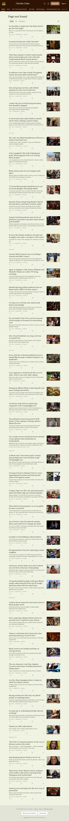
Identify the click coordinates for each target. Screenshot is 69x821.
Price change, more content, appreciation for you (23, 728)
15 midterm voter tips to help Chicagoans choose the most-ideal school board (25, 74)
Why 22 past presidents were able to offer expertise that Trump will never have (25, 793)
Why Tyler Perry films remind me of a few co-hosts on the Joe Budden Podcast (26, 325)
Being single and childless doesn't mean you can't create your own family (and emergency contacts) (27, 176)
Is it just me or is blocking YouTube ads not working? (26, 712)
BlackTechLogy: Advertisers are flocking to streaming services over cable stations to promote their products (27, 716)
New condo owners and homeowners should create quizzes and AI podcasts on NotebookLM (26, 439)
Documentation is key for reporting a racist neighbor (26, 551)
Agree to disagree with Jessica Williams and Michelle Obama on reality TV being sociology (26, 272)
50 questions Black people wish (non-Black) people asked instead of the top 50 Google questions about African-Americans (26, 583)
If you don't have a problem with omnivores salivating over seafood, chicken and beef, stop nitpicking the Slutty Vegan (26, 393)
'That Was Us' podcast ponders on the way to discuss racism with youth (26, 743)
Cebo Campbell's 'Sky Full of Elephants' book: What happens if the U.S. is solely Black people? (24, 155)
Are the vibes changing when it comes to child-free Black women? (25, 681)
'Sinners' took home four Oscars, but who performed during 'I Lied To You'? (25, 634)
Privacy (36, 809)
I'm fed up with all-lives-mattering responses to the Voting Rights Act (23, 404)
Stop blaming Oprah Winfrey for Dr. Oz (24, 757)
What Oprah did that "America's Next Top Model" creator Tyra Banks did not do (27, 760)
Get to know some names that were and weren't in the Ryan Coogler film (26, 638)
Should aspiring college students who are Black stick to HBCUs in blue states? (25, 288)
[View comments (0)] (21, 37)
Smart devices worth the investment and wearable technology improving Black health (23, 108)
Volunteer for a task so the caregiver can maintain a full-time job (26, 240)
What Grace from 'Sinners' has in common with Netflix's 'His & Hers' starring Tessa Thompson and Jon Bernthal (26, 773)
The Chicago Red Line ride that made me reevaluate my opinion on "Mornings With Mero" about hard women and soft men (26, 511)
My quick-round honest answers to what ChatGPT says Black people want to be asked (26, 588)
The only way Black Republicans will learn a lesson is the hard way (27, 139)
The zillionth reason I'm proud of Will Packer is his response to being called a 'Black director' (24, 421)
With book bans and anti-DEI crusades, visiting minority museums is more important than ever (25, 93)
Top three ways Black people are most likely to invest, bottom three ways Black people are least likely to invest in (27, 700)
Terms (40, 809)
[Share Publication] (48, 3)
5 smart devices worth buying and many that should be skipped (25, 104)
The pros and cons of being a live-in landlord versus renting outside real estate (26, 362)
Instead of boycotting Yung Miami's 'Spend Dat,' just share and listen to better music (26, 203)
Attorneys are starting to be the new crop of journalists (26, 789)
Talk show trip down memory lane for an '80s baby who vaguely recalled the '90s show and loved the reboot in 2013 (26, 259)
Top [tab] (16, 21)
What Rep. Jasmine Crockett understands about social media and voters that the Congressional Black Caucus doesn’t (25, 57)
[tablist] (17, 21)
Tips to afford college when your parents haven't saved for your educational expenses (26, 623)
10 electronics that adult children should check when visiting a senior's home (25, 120)
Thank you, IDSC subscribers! (20, 726)
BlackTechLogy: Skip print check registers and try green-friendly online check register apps (25, 341)
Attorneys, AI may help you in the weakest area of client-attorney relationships (26, 567)
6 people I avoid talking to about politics (25, 537)
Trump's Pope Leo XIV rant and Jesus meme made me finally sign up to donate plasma (26, 492)
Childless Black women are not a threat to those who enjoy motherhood (26, 685)
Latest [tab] (11, 21)
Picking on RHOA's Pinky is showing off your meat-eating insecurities (27, 389)
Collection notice (48, 809)
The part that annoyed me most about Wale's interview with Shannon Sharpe (26, 480)
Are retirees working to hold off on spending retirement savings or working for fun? (25, 654)
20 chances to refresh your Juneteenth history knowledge (24, 304)
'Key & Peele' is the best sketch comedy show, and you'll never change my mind (25, 523)
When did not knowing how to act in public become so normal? (26, 507)
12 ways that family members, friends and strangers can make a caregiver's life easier (26, 236)
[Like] (10, 37)
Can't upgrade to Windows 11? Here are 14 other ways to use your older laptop (25, 374)
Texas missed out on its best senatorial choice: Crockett (25, 671)
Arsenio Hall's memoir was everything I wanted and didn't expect (25, 255)
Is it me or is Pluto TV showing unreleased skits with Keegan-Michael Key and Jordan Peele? (26, 527)
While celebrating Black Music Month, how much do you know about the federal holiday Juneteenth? (25, 308)
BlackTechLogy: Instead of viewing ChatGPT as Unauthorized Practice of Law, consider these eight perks (26, 571)
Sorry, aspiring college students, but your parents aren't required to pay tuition (25, 619)
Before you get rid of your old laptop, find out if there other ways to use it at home (26, 378)
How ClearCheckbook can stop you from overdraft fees (25, 337)
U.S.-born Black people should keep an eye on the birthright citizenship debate (26, 187)
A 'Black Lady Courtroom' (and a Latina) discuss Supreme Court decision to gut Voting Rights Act (24, 457)
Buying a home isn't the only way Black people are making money (24, 696)
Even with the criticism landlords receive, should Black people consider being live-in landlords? (26, 357)
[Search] (44, 3)
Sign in (64, 3)
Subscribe (55, 3)
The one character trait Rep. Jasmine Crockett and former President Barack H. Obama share (25, 666)
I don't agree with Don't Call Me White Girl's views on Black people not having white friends (26, 160)
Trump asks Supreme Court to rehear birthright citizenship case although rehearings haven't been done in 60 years (26, 191)
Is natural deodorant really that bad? (24, 42)
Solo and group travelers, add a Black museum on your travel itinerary (24, 89)
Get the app (42, 813)
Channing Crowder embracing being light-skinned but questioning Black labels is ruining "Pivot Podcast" (24, 426)
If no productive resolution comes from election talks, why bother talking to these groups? (26, 540)
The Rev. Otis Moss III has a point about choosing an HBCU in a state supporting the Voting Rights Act (27, 292)
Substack (26, 817)
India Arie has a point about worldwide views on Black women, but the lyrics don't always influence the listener (25, 207)
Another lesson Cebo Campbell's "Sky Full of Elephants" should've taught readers (25, 143)
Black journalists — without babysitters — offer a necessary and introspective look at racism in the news (26, 747)
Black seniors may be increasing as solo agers (24, 172)
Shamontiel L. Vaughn (22, 34)
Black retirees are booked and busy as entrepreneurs (24, 650)
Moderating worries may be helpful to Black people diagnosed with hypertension (24, 607)
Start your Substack (30, 813)
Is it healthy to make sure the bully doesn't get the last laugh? (26, 27)
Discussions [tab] (22, 21)
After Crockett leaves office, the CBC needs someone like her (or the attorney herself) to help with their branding (26, 62)
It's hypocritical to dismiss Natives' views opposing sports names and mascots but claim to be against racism (25, 475)
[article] (34, 31)
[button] (3, 9)
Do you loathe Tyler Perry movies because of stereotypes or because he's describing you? (26, 320)
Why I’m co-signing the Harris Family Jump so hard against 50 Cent (26, 31)
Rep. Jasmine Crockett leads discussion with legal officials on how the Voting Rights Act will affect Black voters (26, 463)
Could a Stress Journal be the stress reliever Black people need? (26, 603)
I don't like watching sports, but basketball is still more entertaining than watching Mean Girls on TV (24, 277)
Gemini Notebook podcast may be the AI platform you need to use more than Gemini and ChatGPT (26, 219)
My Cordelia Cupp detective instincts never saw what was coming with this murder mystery (25, 778)
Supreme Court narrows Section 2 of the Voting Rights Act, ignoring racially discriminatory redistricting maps (26, 408)
